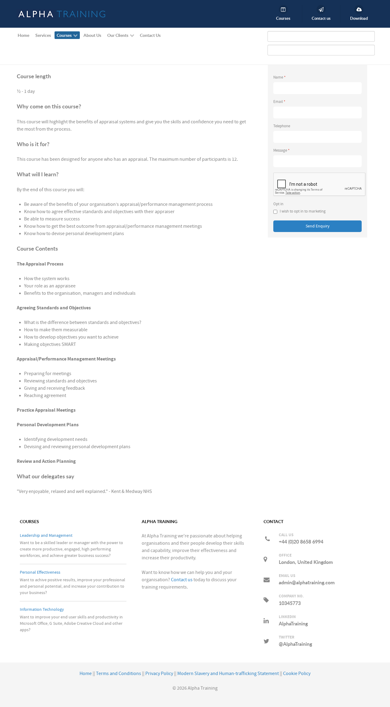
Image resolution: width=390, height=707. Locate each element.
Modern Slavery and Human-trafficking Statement (228, 673)
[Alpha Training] (61, 13)
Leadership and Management (46, 535)
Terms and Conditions (118, 673)
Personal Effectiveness (40, 572)
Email (279, 102)
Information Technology (42, 609)
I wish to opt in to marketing (303, 211)
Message (281, 150)
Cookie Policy (296, 673)
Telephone (281, 126)
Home (86, 673)
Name (279, 77)
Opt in (278, 204)
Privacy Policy (159, 673)
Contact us (182, 579)
